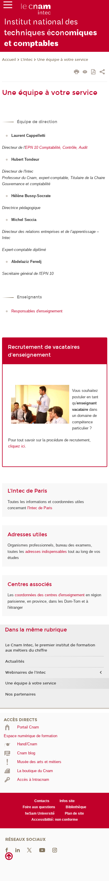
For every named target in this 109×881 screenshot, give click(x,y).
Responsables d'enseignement (36, 311)
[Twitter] (29, 850)
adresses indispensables (46, 551)
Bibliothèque (76, 807)
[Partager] (102, 72)
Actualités (14, 661)
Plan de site (74, 813)
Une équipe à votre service (62, 59)
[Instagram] (54, 850)
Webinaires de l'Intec (25, 672)
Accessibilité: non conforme (54, 820)
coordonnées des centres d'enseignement (50, 595)
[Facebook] (6, 850)
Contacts (41, 801)
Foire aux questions (39, 807)
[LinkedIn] (17, 850)
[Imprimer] (76, 72)
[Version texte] (85, 72)
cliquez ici (16, 446)
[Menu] (8, 6)
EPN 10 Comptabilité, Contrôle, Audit (56, 147)
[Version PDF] (93, 72)
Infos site (67, 801)
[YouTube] (42, 850)
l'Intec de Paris (39, 508)
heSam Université (40, 813)
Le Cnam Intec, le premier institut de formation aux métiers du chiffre (50, 648)
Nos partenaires (20, 694)
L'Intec (27, 59)
